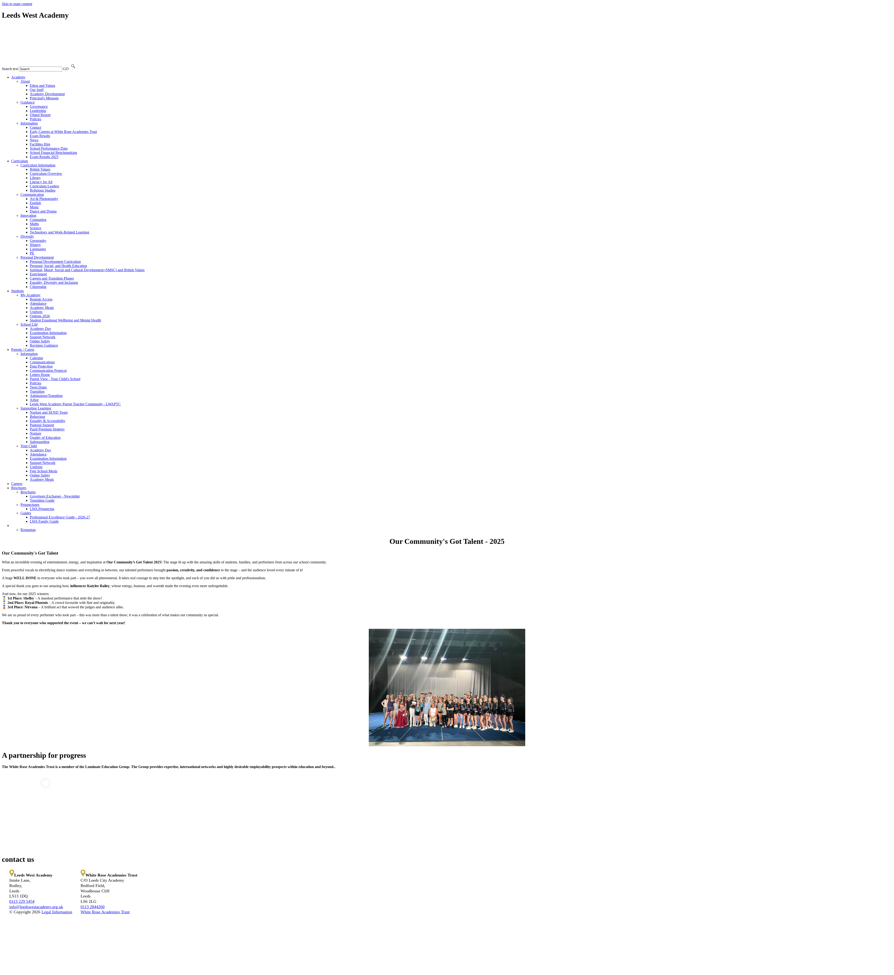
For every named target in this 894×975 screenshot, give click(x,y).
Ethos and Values (42, 86)
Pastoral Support (42, 425)
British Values (40, 169)
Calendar (36, 358)
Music (34, 207)
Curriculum (19, 161)
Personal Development (37, 257)
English (35, 203)
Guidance (27, 102)
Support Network (42, 337)
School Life (29, 324)
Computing (38, 220)
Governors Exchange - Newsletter (55, 496)
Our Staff (37, 90)
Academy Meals (42, 308)
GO (66, 69)
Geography (38, 241)
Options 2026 (40, 316)
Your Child (28, 446)
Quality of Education (45, 438)
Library (35, 178)
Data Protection (41, 366)
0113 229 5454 (21, 901)
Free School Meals (43, 471)
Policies (35, 119)
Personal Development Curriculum (55, 262)
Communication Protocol (48, 370)
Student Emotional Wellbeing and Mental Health (65, 320)
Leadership (38, 111)
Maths (34, 224)
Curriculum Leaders (44, 186)
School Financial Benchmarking (53, 153)
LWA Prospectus (42, 509)
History (35, 245)
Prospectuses (29, 505)
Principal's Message (44, 98)
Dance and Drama (43, 211)
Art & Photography (44, 199)
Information (29, 123)
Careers (16, 484)
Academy (18, 77)
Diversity (27, 236)
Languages (38, 249)
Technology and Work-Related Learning (59, 232)
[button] (73, 66)
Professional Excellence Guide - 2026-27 (60, 517)
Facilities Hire (40, 144)
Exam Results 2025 (44, 157)
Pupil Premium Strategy (47, 429)
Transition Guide (42, 500)
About (25, 81)
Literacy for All (41, 182)
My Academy (30, 295)
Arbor (34, 400)
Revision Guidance (44, 345)
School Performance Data (49, 148)
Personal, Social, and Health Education (58, 266)
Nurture (35, 433)
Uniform (36, 312)
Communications (42, 362)
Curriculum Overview (46, 174)
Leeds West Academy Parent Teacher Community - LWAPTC (75, 404)
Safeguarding (39, 442)
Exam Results (40, 136)
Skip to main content (17, 4)
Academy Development (47, 94)
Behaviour (37, 417)
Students (17, 291)
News (34, 140)
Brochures (18, 488)
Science (35, 228)
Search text (10, 69)
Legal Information (56, 912)
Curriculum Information (37, 165)
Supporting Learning (35, 408)
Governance (39, 106)
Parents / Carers (22, 350)
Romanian (28, 530)
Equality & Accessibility (47, 421)
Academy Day (40, 329)
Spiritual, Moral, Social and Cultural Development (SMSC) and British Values (87, 270)
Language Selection (25, 526)
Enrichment (38, 274)
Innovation (28, 215)
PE (32, 253)
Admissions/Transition (46, 396)
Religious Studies (42, 190)
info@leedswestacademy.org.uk (36, 906)
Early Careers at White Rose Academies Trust (63, 132)
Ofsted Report (40, 115)
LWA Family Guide (44, 521)
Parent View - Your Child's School (55, 379)
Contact (35, 127)
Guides (25, 513)
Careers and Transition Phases (52, 278)
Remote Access (41, 299)
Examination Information (48, 333)
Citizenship (38, 287)
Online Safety (40, 341)
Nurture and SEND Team (49, 412)
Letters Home (40, 375)
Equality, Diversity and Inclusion (54, 282)
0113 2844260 (93, 906)
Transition (37, 391)
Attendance (38, 303)
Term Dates (38, 387)
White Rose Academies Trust (105, 912)
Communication (32, 194)
